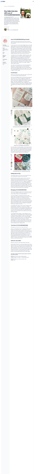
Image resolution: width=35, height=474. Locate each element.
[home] (3, 1)
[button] (33, 1)
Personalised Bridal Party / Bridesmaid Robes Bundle (21, 171)
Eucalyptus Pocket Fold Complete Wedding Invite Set (21, 126)
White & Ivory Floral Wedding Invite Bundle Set (21, 145)
